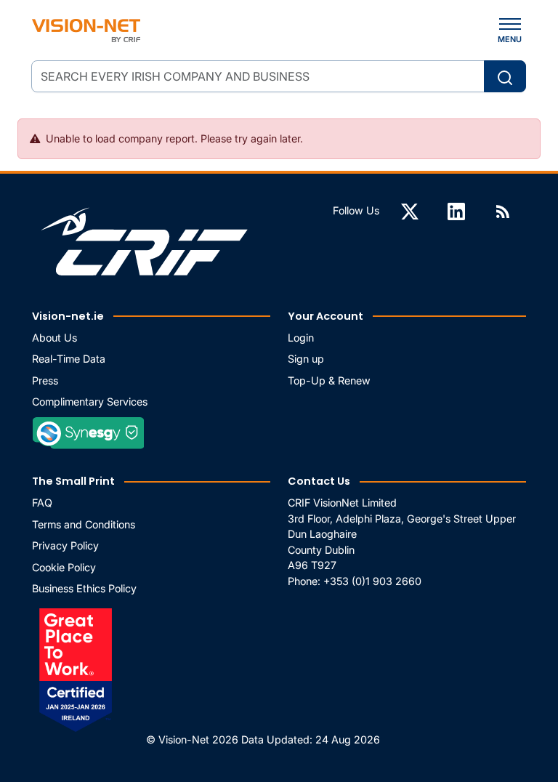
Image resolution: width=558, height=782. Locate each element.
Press (45, 380)
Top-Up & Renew (329, 380)
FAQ (42, 502)
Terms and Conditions (83, 524)
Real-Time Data (68, 358)
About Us (54, 337)
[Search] (505, 76)
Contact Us (319, 481)
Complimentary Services (89, 401)
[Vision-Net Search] (86, 30)
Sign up (306, 358)
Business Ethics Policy (84, 588)
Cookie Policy (64, 567)
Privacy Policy (65, 545)
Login (301, 337)
